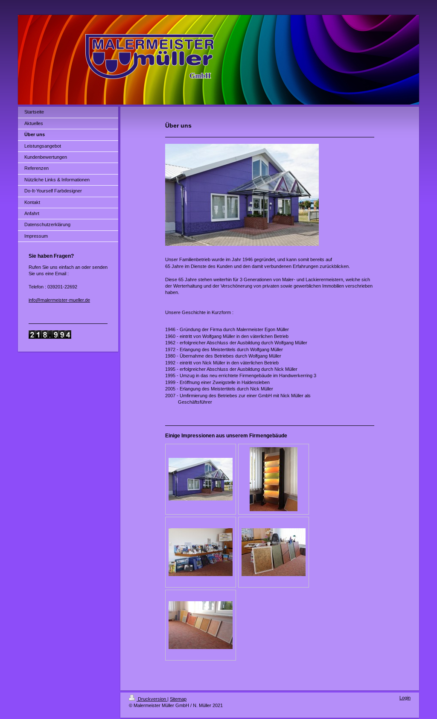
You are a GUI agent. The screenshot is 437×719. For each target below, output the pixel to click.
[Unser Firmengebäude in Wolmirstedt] (201, 479)
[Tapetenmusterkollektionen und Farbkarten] (201, 552)
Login (405, 697)
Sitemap (178, 699)
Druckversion (152, 699)
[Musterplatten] (274, 552)
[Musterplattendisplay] (273, 479)
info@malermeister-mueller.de (59, 300)
